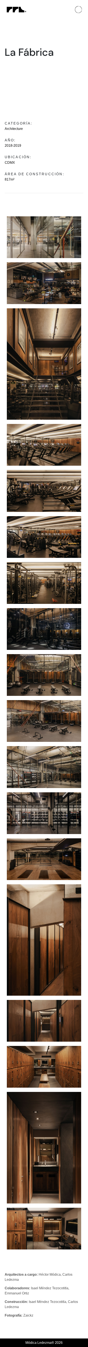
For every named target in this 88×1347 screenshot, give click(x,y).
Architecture (14, 129)
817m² (9, 179)
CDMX (10, 162)
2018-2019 (13, 145)
